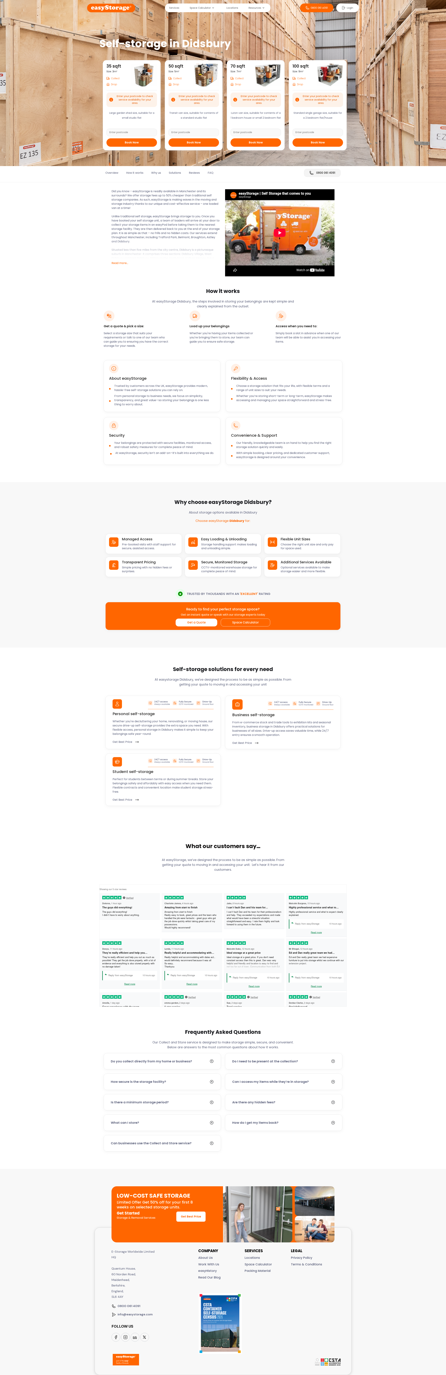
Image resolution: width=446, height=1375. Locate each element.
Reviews (194, 172)
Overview (111, 172)
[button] (203, 7)
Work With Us (208, 1264)
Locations (232, 8)
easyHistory (207, 1271)
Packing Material (258, 1271)
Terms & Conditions (306, 1264)
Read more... (120, 263)
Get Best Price (191, 1217)
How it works (134, 172)
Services (174, 8)
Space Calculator (245, 622)
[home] (111, 8)
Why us (156, 172)
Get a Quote (196, 622)
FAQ (210, 172)
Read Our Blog (209, 1277)
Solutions (175, 172)
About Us (205, 1258)
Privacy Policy (301, 1258)
